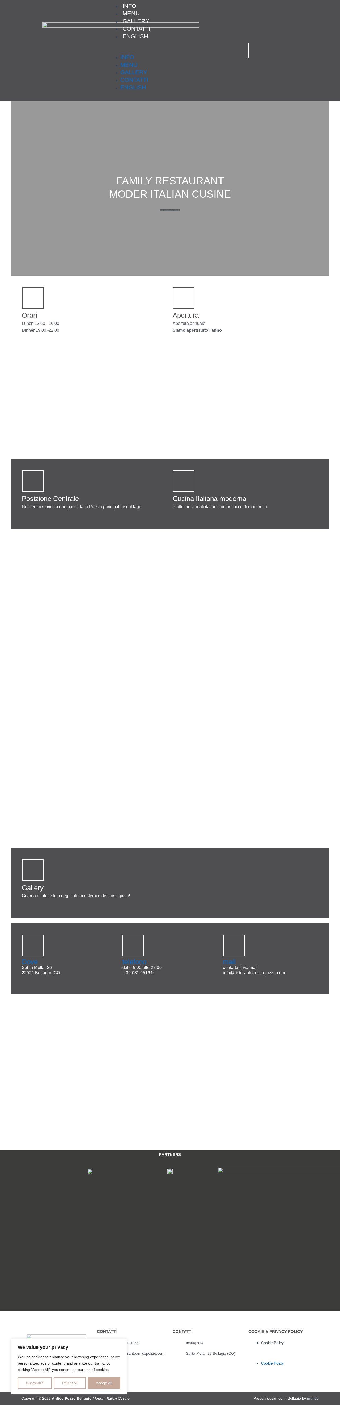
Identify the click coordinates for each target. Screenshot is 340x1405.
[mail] (234, 945)
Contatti (134, 80)
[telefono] (133, 945)
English (135, 36)
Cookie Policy (272, 1343)
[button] (174, 50)
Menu (129, 64)
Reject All (70, 1383)
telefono (134, 962)
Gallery (133, 72)
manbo (313, 1398)
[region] (69, 1366)
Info (127, 57)
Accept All (104, 1383)
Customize (35, 1383)
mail (229, 962)
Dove (30, 962)
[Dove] (33, 945)
